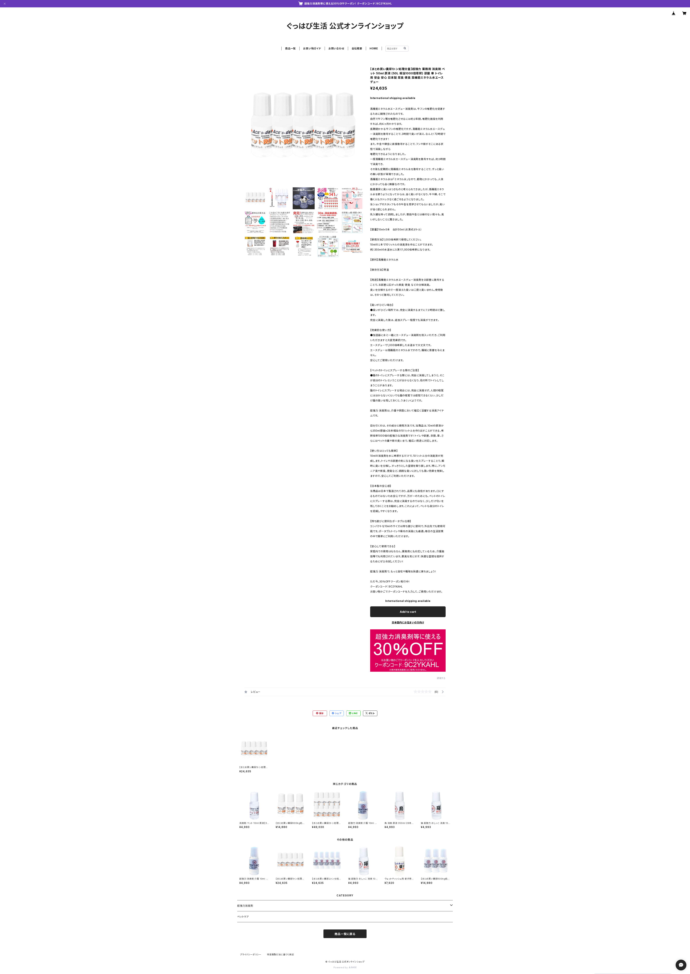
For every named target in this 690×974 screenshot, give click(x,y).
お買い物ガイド (312, 48)
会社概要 (357, 48)
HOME (374, 48)
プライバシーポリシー (250, 954)
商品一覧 (290, 48)
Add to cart (408, 612)
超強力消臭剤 (245, 905)
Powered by (341, 967)
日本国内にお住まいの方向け (408, 622)
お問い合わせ (336, 48)
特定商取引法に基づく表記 (280, 954)
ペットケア (243, 916)
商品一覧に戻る (345, 934)
